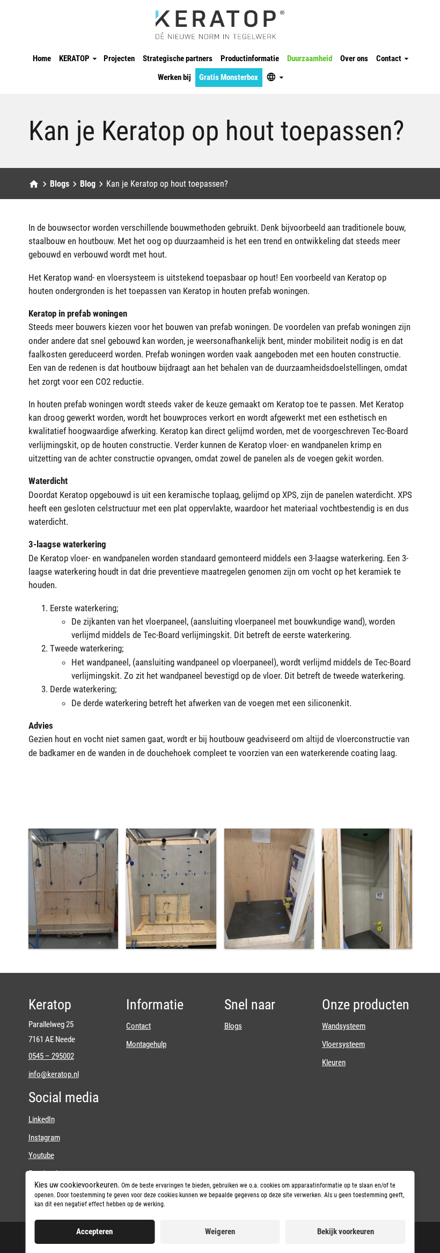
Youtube (41, 1155)
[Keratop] (220, 24)
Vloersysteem (343, 1044)
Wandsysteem (343, 1026)
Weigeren (220, 1231)
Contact (138, 1026)
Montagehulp (146, 1044)
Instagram (44, 1137)
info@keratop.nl (53, 1074)
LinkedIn (41, 1119)
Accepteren (94, 1231)
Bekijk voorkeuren (345, 1231)
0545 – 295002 (51, 1056)
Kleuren (334, 1062)
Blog (88, 184)
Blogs (59, 184)
